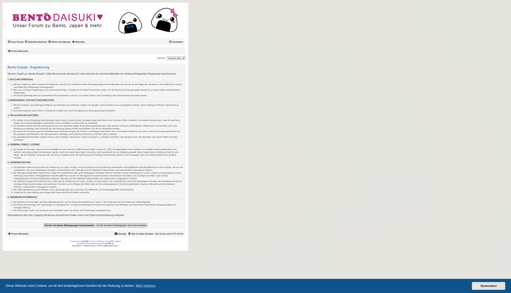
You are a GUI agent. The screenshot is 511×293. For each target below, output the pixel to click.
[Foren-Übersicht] (99, 23)
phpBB (85, 241)
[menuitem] (176, 41)
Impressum (77, 246)
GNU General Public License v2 (91, 149)
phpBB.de (109, 243)
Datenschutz (90, 246)
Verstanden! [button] (488, 285)
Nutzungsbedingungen (108, 246)
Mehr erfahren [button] (146, 285)
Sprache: (161, 58)
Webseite (80, 42)
